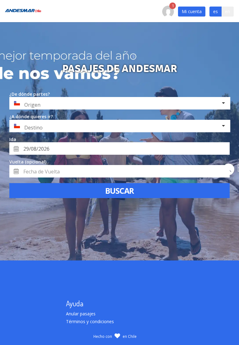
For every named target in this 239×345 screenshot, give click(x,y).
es (215, 11)
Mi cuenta (192, 11)
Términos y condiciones (90, 321)
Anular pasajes (81, 314)
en (227, 11)
